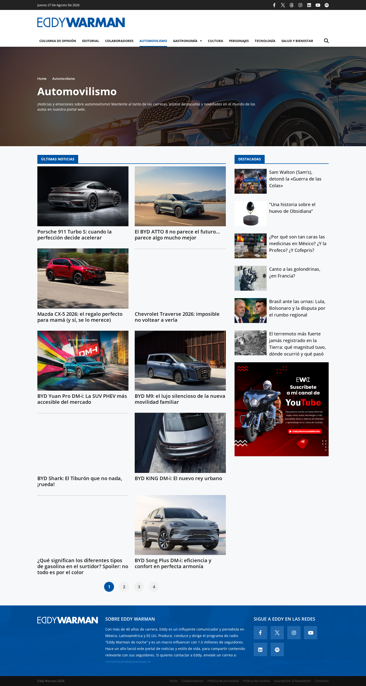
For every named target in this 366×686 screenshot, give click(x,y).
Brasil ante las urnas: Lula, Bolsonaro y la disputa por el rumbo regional (297, 308)
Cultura (215, 41)
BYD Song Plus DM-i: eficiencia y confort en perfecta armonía (173, 563)
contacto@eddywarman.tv (128, 661)
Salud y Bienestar (297, 41)
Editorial (90, 41)
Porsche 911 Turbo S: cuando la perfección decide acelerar (74, 234)
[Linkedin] (309, 5)
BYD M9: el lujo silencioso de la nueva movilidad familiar (180, 399)
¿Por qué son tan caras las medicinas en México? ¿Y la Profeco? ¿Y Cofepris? (297, 243)
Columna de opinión (57, 41)
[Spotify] (326, 5)
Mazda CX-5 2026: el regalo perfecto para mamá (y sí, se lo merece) (79, 317)
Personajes (239, 41)
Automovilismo (153, 41)
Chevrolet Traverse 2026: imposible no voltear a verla (177, 317)
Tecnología (265, 41)
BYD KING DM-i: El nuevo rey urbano (178, 478)
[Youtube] (318, 5)
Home (42, 79)
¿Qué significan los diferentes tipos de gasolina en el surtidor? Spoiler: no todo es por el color (82, 566)
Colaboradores (119, 41)
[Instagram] (300, 5)
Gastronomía (185, 41)
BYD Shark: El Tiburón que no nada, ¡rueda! (79, 481)
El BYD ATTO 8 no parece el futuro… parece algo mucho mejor (177, 234)
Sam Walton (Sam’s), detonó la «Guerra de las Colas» (295, 178)
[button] (326, 41)
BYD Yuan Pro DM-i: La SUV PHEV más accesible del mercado (82, 399)
